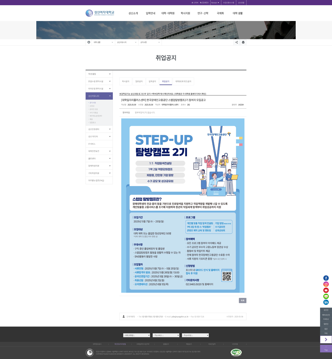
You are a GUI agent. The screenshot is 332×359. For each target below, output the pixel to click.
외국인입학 (212, 344)
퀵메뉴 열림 (326, 339)
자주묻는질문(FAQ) (96, 180)
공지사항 (143, 42)
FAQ (326, 333)
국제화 (220, 13)
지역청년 (326, 319)
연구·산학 (203, 13)
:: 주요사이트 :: (195, 331)
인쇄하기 (243, 42)
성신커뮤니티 (121, 42)
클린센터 (92, 158)
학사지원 (185, 13)
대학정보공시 (97, 344)
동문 (326, 329)
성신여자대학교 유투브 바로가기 (326, 290)
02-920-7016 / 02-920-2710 (152, 316)
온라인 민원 (94, 109)
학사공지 (125, 81)
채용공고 (189, 344)
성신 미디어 (93, 136)
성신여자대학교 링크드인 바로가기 (326, 302)
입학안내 (150, 13)
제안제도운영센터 (96, 116)
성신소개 (133, 13)
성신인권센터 (93, 129)
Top (326, 350)
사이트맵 (235, 344)
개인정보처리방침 (120, 344)
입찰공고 (93, 122)
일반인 (326, 324)
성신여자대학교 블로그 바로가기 (326, 296)
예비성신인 (326, 315)
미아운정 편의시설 (95, 88)
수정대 (92, 106)
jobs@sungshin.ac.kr (180, 316)
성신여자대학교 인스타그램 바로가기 (326, 284)
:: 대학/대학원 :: (136, 331)
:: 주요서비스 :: (166, 331)
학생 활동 (92, 74)
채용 (91, 119)
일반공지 (139, 81)
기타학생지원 (93, 173)
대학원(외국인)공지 (183, 81)
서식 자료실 (94, 112)
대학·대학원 (168, 13)
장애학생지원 (93, 165)
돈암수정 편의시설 (95, 81)
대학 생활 (238, 13)
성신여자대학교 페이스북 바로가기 (326, 278)
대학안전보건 (93, 151)
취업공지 (165, 81)
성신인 (326, 310)
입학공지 (152, 81)
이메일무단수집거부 (143, 344)
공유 (236, 42)
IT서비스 (91, 143)
